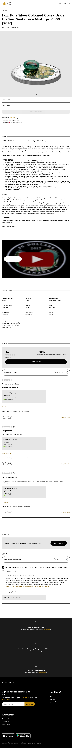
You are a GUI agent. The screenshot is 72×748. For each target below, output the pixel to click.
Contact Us (5, 719)
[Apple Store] (8, 735)
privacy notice (6, 699)
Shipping (52, 699)
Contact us (25, 697)
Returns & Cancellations (57, 702)
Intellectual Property (7, 743)
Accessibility (6, 724)
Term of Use (23, 743)
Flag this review (65, 417)
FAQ (51, 696)
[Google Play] (23, 735)
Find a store (5, 722)
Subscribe (29, 704)
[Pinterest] (13, 683)
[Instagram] (6, 683)
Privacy (16, 743)
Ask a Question (58, 543)
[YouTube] (10, 683)
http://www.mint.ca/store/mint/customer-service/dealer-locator (27, 586)
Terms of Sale (31, 743)
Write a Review (36, 361)
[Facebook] (3, 683)
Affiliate (39, 743)
